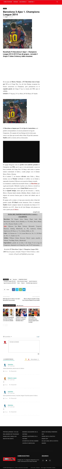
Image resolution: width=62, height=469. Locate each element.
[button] (57, 2)
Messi (18, 283)
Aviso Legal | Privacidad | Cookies (48, 467)
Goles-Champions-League (22, 281)
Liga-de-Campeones (33, 281)
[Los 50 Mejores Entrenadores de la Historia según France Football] (34, 312)
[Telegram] (23, 289)
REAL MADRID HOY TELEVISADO (11, 434)
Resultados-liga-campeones (31, 283)
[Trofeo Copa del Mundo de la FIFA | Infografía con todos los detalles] (8, 312)
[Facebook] (13, 289)
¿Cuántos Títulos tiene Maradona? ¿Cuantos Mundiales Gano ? (21, 319)
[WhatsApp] (20, 289)
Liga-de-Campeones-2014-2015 (10, 283)
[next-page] (6, 325)
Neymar (23, 283)
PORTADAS (15, 1)
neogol (6, 16)
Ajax (5, 226)
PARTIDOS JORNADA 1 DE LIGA (10, 432)
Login (37, 336)
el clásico (15, 209)
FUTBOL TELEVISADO (8, 1)
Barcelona (34, 183)
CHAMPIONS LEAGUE (23, 279)
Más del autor (20, 305)
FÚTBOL (4, 8)
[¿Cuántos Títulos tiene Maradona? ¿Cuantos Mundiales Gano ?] (21, 312)
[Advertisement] (21, 69)
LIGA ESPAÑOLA (22, 1)
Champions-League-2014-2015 (10, 281)
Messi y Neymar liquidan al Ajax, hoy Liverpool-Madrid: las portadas (31, 299)
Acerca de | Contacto (35, 467)
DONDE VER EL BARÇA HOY (10, 436)
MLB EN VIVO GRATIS (8, 438)
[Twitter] (17, 289)
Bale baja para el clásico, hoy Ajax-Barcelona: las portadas (11, 299)
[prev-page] (4, 325)
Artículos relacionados (9, 305)
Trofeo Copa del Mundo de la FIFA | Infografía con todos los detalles (8, 319)
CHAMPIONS (30, 1)
